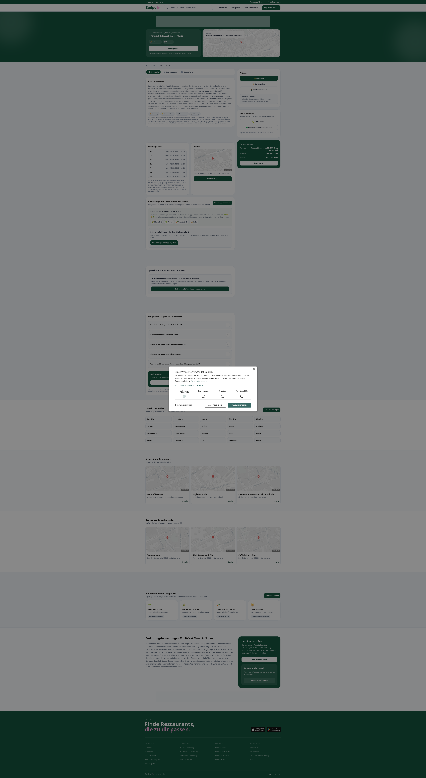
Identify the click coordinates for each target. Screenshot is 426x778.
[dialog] (213, 388)
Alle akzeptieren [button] (239, 405)
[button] (213, 385)
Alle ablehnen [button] (215, 405)
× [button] (254, 369)
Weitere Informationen (199, 381)
